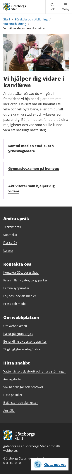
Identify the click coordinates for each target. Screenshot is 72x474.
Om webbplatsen (15, 326)
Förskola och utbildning (31, 19)
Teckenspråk (12, 227)
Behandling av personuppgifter (25, 341)
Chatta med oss (55, 464)
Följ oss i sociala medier (19, 296)
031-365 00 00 (12, 463)
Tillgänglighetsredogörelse (21, 349)
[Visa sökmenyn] (52, 7)
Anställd (9, 410)
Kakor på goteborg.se (18, 334)
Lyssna (8, 250)
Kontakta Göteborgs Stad (21, 272)
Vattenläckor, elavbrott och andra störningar (34, 371)
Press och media (14, 304)
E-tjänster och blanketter (20, 403)
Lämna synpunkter (16, 288)
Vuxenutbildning (14, 24)
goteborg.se (11, 446)
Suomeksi (10, 235)
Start (6, 19)
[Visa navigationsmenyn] (65, 7)
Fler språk (10, 243)
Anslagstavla (12, 379)
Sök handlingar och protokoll (23, 387)
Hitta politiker (12, 395)
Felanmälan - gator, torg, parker (25, 280)
